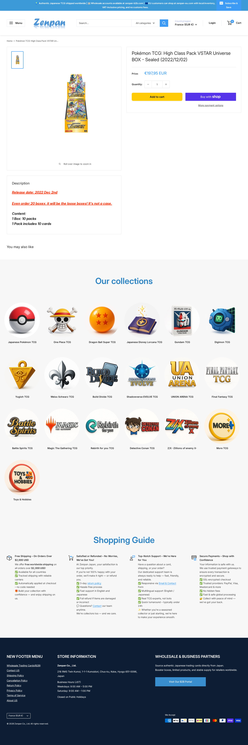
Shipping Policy (15, 675)
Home (9, 41)
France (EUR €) (16, 715)
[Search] (164, 23)
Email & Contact (167, 583)
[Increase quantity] (166, 84)
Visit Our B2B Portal (180, 681)
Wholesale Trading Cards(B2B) (24, 665)
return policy (94, 583)
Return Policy (14, 685)
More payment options (210, 105)
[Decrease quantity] (148, 84)
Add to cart (157, 96)
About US (12, 700)
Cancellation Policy (17, 680)
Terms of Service (16, 695)
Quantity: (137, 84)
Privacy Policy (14, 690)
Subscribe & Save (231, 5)
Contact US (13, 670)
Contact (97, 605)
